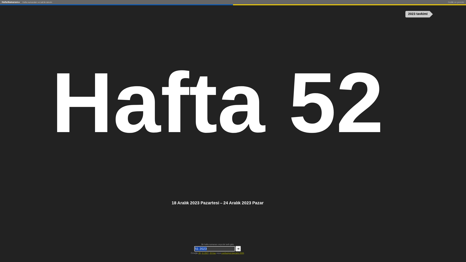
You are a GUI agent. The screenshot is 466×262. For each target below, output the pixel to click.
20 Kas (213, 253)
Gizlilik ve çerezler (456, 2)
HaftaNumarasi (11, 2)
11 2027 (205, 253)
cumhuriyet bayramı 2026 (232, 253)
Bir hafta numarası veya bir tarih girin (217, 244)
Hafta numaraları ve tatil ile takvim (37, 2)
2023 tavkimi (418, 14)
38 (199, 253)
